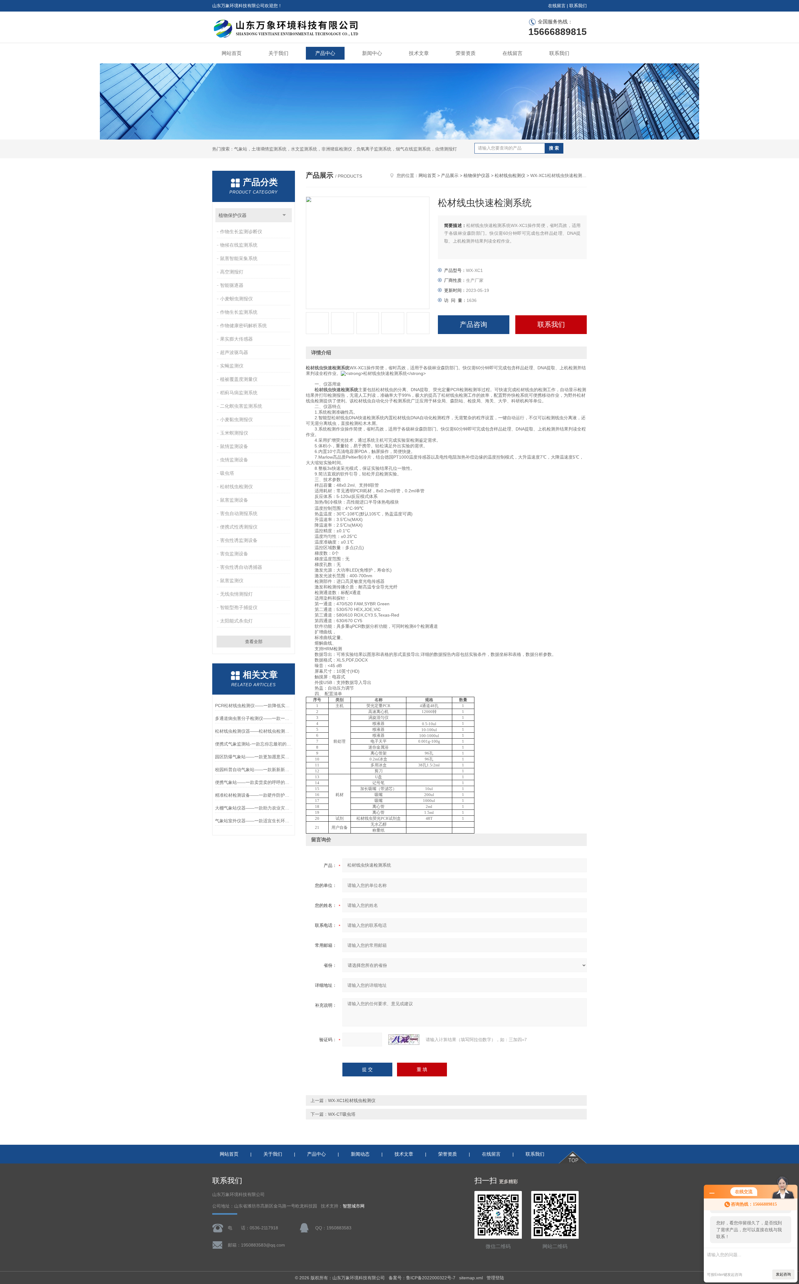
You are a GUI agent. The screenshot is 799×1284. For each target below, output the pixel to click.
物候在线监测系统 (238, 245)
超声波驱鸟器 (234, 352)
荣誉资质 (466, 53)
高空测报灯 (231, 271)
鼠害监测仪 (231, 580)
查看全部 (253, 641)
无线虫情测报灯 (236, 594)
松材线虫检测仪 (236, 486)
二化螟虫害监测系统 (241, 406)
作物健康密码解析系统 (243, 325)
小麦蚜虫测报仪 (236, 298)
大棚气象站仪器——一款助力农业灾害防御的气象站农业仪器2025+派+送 (253, 807)
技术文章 (419, 53)
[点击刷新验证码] (403, 1039)
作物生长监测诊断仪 (241, 231)
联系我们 (578, 5)
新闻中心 (372, 53)
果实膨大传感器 (236, 339)
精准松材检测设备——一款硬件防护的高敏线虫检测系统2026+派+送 (253, 795)
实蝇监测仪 (231, 365)
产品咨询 (473, 324)
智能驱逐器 (231, 285)
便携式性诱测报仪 (238, 526)
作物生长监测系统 (238, 312)
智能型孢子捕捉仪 (238, 607)
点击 (284, 215)
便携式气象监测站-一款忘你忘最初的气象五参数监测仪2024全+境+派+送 (253, 743)
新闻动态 (360, 1154)
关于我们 (278, 53)
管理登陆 (495, 1277)
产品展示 (449, 175)
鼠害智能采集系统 (238, 258)
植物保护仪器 (232, 215)
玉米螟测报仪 (234, 432)
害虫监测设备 (234, 553)
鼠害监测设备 (234, 500)
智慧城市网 (354, 1206)
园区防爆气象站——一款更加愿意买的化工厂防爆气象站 (253, 756)
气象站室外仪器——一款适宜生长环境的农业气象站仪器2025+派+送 (253, 820)
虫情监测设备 (234, 459)
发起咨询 (783, 1274)
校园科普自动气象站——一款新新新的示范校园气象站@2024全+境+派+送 (253, 769)
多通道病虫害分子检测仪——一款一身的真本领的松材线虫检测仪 (253, 718)
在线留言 (557, 5)
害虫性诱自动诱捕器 (241, 567)
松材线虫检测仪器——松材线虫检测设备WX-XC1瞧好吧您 (253, 731)
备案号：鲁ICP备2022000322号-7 (422, 1277)
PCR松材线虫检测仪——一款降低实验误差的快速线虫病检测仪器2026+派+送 (253, 705)
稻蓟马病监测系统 (238, 392)
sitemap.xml (471, 1277)
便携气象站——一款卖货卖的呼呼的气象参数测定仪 (253, 782)
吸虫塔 (227, 473)
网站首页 (232, 53)
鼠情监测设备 (234, 446)
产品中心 (325, 53)
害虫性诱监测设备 (238, 540)
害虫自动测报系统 (238, 513)
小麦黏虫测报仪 (236, 419)
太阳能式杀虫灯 (236, 620)
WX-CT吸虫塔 (341, 1114)
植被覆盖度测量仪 (238, 379)
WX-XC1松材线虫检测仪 (351, 1100)
